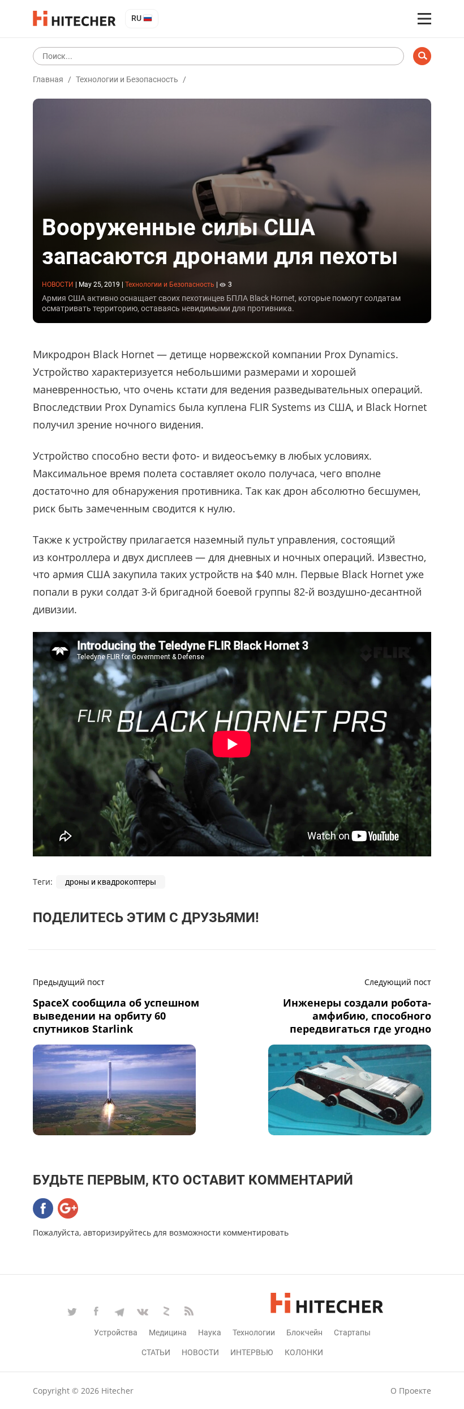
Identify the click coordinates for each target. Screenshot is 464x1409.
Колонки (304, 1352)
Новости (200, 1352)
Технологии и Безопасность (127, 79)
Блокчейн (304, 1332)
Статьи (155, 1352)
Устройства (116, 1332)
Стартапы (352, 1332)
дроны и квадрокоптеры (110, 881)
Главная (48, 79)
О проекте (410, 1390)
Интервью (251, 1352)
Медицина (168, 1332)
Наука (209, 1332)
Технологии (254, 1332)
